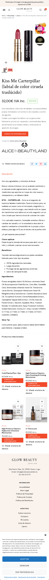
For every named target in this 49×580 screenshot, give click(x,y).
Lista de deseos (24, 523)
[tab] (7, 174)
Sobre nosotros (24, 513)
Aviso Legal (24, 490)
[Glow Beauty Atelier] (24, 10)
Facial (12, 141)
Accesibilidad (24, 487)
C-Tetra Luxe (31, 429)
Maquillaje (10, 16)
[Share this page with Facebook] (32, 164)
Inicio (3, 16)
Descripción (7, 174)
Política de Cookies (10, 577)
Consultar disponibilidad (15, 134)
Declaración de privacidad (27, 577)
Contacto (24, 516)
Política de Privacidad (24, 494)
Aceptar (24, 559)
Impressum (41, 577)
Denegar (24, 565)
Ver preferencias (24, 572)
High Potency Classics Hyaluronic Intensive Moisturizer (11, 431)
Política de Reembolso (24, 500)
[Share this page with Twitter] (36, 164)
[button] (45, 535)
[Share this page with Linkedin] (45, 164)
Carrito (24, 526)
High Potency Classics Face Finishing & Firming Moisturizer (36, 375)
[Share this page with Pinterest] (41, 164)
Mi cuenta (24, 520)
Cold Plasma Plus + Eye (11, 373)
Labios (18, 16)
